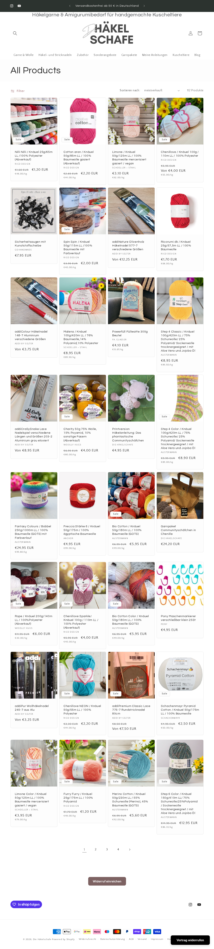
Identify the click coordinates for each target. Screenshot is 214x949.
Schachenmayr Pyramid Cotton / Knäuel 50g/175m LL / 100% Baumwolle (180, 709)
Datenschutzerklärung (112, 939)
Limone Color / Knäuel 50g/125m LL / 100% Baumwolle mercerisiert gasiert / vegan (32, 799)
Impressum (157, 939)
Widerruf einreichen (107, 881)
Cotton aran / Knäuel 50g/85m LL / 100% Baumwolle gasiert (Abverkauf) (79, 157)
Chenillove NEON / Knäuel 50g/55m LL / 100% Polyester (82, 709)
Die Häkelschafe (42, 939)
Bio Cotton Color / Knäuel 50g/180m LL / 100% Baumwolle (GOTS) (130, 620)
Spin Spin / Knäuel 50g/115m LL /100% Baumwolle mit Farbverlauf (78, 247)
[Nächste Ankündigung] (144, 6)
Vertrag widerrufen (190, 940)
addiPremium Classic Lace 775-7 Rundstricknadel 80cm (131, 709)
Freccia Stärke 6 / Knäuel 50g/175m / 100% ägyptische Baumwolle (82, 530)
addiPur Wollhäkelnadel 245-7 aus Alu (32, 707)
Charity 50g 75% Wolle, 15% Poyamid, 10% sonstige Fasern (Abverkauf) (80, 434)
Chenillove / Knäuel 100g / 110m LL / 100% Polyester (180, 153)
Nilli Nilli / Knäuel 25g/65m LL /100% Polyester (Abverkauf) (33, 155)
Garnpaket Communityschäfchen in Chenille (178, 530)
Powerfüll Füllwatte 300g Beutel (130, 333)
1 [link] (84, 849)
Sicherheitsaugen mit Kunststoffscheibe (30, 243)
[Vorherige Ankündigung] (69, 6)
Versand (142, 939)
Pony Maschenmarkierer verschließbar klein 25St (178, 618)
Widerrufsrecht (87, 939)
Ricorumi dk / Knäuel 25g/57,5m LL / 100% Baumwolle (176, 245)
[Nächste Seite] (129, 849)
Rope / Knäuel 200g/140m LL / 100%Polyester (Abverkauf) (33, 620)
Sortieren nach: (130, 90)
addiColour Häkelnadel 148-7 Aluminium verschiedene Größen (31, 335)
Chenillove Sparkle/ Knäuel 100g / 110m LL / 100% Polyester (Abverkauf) (81, 622)
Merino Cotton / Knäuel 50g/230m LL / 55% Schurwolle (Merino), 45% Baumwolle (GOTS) (130, 799)
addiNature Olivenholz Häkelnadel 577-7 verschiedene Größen (128, 245)
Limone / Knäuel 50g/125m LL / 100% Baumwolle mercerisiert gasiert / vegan (129, 157)
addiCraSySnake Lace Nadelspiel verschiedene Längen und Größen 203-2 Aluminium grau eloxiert (33, 434)
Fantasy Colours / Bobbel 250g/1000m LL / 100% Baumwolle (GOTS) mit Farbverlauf (33, 532)
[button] (15, 33)
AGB (131, 939)
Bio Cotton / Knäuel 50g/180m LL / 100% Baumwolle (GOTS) (127, 530)
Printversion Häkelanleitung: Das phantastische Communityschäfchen (128, 434)
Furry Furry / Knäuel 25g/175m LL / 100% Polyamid (78, 797)
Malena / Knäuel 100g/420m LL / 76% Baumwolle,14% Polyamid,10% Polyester (81, 337)
